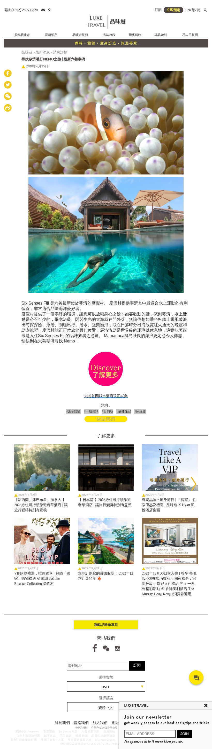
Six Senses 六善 (68, 731)
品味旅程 (109, 35)
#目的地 (107, 411)
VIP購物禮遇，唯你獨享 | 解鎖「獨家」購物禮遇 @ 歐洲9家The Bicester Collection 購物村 (42, 578)
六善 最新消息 (90, 731)
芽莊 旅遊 (65, 736)
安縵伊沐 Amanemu (27, 731)
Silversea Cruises (105, 740)
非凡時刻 (161, 35)
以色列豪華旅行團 (28, 736)
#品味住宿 (124, 411)
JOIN (184, 734)
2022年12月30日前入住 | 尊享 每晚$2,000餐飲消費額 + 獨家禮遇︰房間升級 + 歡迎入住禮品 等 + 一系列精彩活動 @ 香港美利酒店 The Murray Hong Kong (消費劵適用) (169, 583)
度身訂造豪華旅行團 (23, 740)
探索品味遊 (22, 35)
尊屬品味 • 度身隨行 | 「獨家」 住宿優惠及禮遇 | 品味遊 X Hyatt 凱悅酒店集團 (169, 504)
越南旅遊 (50, 736)
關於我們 (62, 722)
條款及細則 (81, 727)
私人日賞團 (190, 35)
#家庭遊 (140, 411)
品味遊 (26, 52)
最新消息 (51, 35)
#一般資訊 (91, 411)
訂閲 (158, 9)
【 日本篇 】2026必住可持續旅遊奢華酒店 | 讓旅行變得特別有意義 (105, 502)
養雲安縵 (49, 731)
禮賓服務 (135, 35)
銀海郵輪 (109, 731)
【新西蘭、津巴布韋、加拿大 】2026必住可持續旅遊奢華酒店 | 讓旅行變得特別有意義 (41, 504)
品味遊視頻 (80, 35)
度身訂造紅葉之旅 (79, 740)
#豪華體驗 (73, 411)
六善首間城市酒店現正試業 (106, 396)
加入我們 (100, 722)
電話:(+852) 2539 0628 (21, 9)
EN (187, 9)
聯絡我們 (81, 722)
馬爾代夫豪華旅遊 (103, 736)
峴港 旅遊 (81, 736)
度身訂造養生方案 (52, 740)
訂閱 (137, 665)
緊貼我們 (106, 419)
